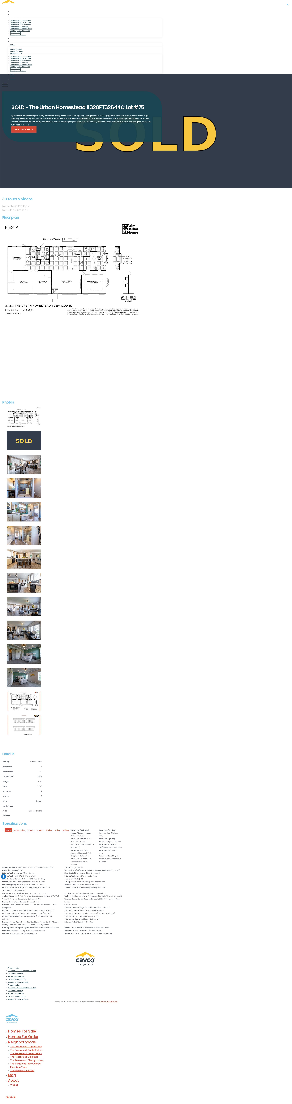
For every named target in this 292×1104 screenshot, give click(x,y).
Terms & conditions (16, 976)
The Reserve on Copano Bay (20, 21)
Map (12, 38)
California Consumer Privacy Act (22, 971)
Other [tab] (57, 830)
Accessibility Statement (18, 982)
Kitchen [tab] (49, 830)
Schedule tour (24, 129)
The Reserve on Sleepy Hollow (21, 29)
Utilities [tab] (66, 830)
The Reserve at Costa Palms (20, 23)
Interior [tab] (40, 830)
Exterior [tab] (31, 830)
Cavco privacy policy (17, 979)
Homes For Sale (16, 11)
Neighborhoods (16, 17)
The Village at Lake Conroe (20, 31)
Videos (12, 45)
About (13, 41)
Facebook (11, 1096)
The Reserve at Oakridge (19, 27)
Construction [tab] (19, 830)
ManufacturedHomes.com (108, 1002)
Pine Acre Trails (15, 33)
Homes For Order (17, 14)
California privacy (15, 973)
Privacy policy (14, 968)
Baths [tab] (8, 830)
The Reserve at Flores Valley (20, 25)
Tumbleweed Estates (18, 35)
